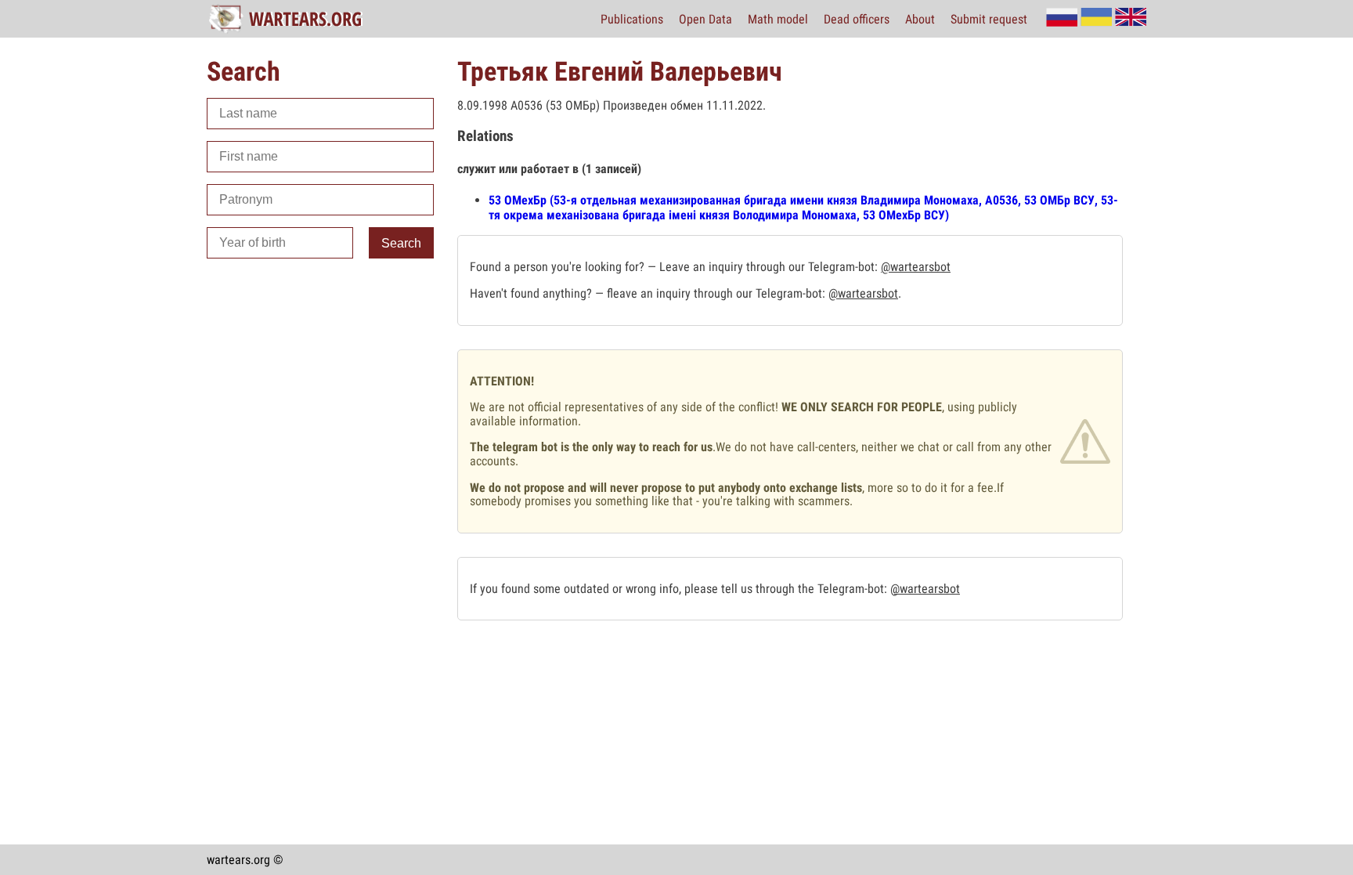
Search (401, 243)
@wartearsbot (916, 266)
